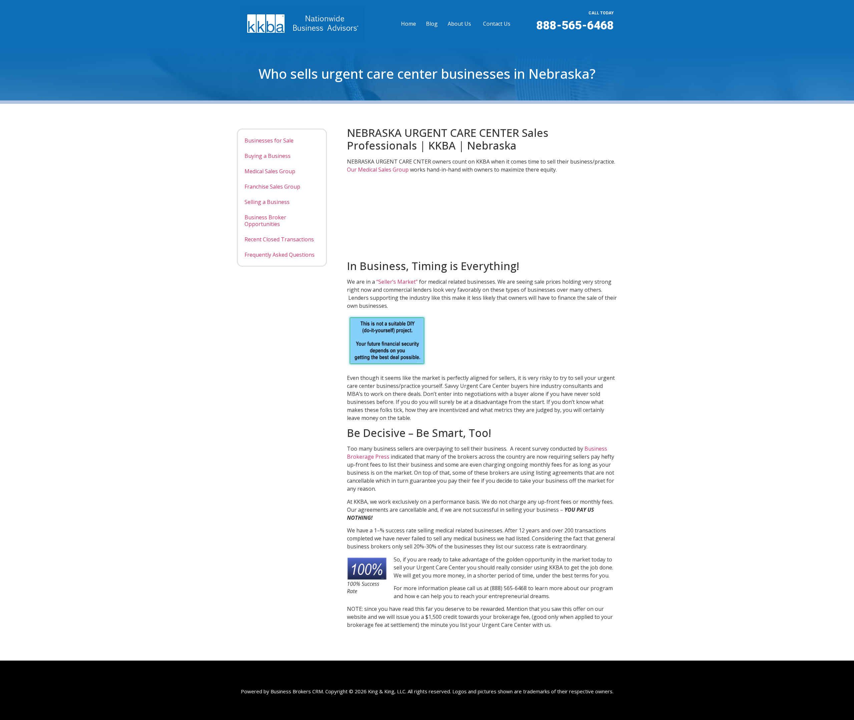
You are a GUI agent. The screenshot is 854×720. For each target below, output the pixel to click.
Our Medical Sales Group (378, 169)
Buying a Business (268, 156)
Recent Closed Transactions (279, 239)
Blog (432, 23)
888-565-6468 (575, 25)
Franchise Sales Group (272, 186)
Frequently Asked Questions (280, 254)
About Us (459, 23)
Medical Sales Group (270, 171)
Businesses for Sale (269, 140)
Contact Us (496, 23)
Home (408, 23)
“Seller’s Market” (397, 281)
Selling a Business (267, 202)
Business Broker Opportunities (265, 221)
